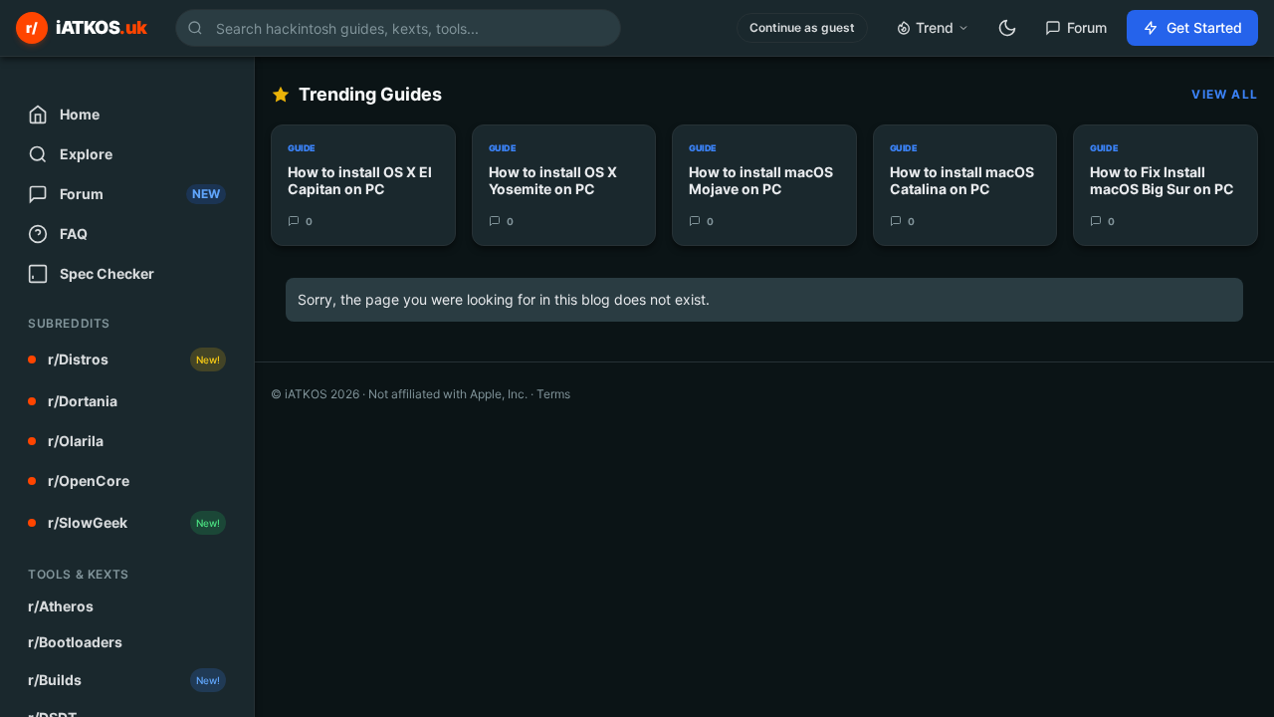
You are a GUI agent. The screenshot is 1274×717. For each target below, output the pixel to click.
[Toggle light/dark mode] (1007, 28)
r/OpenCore (88, 480)
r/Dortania (82, 400)
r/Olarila (76, 440)
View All (1224, 94)
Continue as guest (802, 27)
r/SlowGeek (134, 522)
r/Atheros (61, 606)
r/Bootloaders (75, 641)
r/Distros (134, 359)
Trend (935, 27)
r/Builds (124, 679)
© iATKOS (315, 393)
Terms (553, 393)
